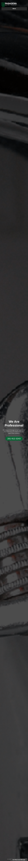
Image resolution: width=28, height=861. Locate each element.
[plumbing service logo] (9, 4)
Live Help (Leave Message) (19, 859)
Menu (14, 8)
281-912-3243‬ (14, 440)
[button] (1, 430)
